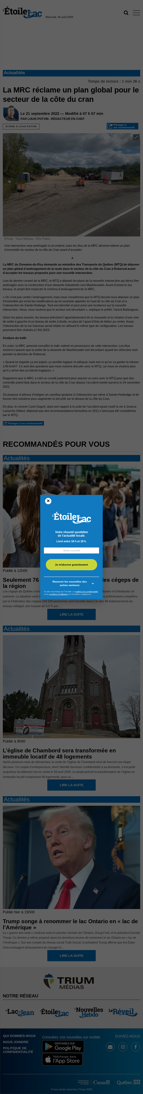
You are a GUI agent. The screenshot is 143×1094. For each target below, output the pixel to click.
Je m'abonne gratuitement (71, 564)
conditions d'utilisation (58, 594)
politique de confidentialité (86, 592)
